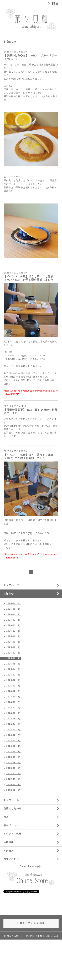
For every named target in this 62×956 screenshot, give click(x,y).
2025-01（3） (13, 686)
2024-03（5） (13, 729)
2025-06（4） (13, 658)
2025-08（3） (13, 647)
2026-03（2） (13, 620)
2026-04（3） (13, 614)
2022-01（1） (13, 779)
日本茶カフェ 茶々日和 (23, 936)
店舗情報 (8, 842)
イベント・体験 (12, 833)
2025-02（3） (13, 680)
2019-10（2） (13, 784)
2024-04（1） (13, 724)
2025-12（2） (13, 631)
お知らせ (8, 593)
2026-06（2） (13, 603)
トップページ (11, 585)
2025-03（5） (13, 675)
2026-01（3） (13, 625)
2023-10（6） (13, 751)
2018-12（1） (13, 790)
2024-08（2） (13, 702)
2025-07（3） (13, 653)
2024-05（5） (13, 719)
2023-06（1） (13, 768)
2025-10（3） (13, 636)
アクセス (8, 850)
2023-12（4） (13, 746)
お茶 (6, 816)
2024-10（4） (13, 697)
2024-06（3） (13, 713)
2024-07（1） (13, 708)
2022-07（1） (13, 773)
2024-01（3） (13, 740)
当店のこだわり (12, 808)
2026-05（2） (13, 609)
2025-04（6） (13, 669)
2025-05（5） (13, 664)
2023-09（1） (13, 757)
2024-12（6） (13, 691)
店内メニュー (11, 825)
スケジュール (11, 800)
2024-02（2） (13, 735)
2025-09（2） (13, 642)
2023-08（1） (13, 762)
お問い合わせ (11, 859)
